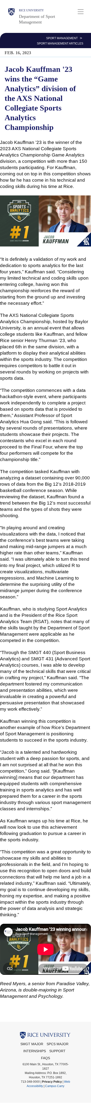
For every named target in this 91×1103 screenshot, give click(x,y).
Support (57, 1051)
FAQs (45, 1058)
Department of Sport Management (37, 19)
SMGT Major (31, 1044)
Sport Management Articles (60, 43)
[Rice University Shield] (11, 16)
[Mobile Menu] (81, 11)
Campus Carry (54, 1086)
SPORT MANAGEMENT (62, 38)
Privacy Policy (52, 1081)
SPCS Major (57, 1044)
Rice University (31, 10)
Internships (34, 1051)
